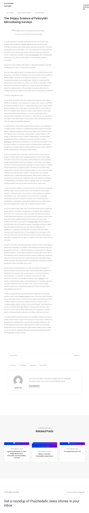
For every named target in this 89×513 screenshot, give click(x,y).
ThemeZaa (81, 492)
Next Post (77, 355)
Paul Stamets (23, 365)
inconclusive (7, 142)
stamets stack (42, 365)
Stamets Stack (33, 222)
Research (28, 13)
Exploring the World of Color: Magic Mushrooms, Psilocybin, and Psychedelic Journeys (16, 455)
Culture (19, 13)
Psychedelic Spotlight (11, 492)
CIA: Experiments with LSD (72, 451)
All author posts (34, 386)
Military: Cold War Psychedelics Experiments (44, 455)
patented (41, 278)
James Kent (40, 13)
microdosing (12, 365)
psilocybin (32, 365)
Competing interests (24, 296)
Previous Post (13, 355)
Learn (23, 13)
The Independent (34, 55)
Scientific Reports (26, 44)
